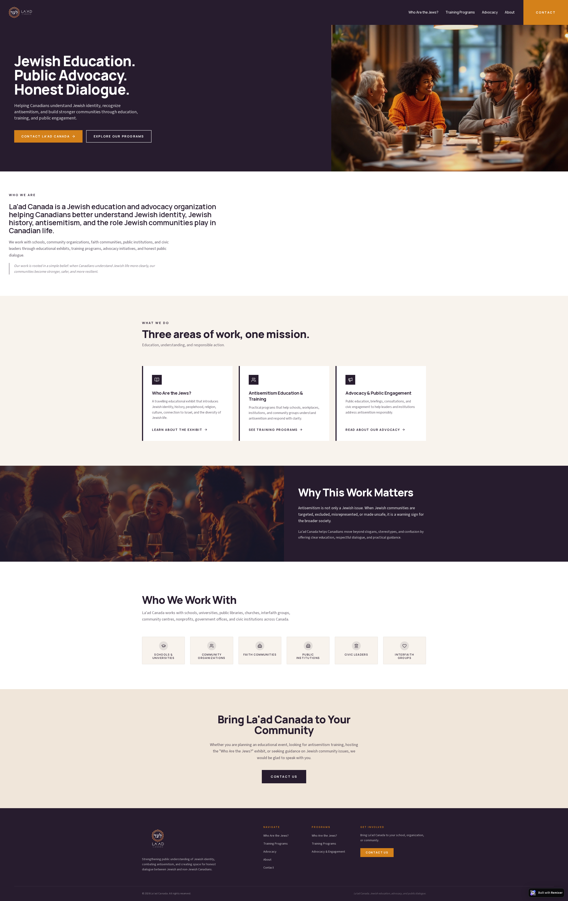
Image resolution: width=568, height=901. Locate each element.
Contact (546, 12)
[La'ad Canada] (20, 12)
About (510, 12)
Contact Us (377, 852)
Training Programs (460, 12)
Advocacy (490, 12)
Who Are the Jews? (423, 12)
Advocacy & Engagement (328, 851)
